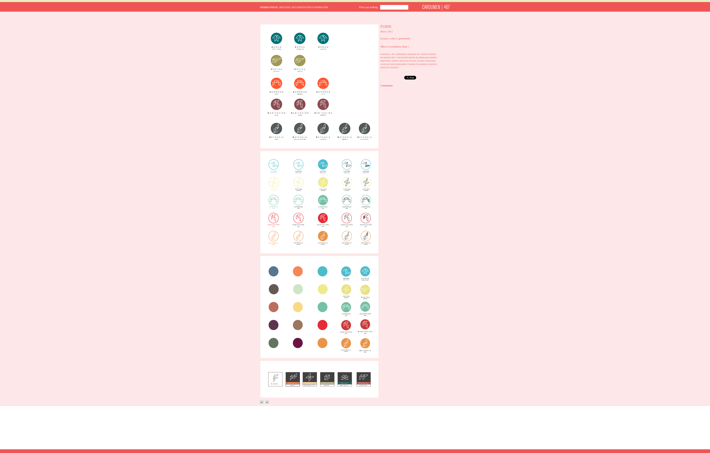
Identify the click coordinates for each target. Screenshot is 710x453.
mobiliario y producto (407, 64)
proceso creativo (390, 68)
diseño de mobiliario (419, 58)
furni (392, 64)
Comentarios (387, 85)
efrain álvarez (417, 61)
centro (424, 54)
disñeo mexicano (401, 61)
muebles (423, 64)
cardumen (400, 54)
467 (393, 54)
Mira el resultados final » (395, 46)
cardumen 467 (413, 54)
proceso (432, 64)
